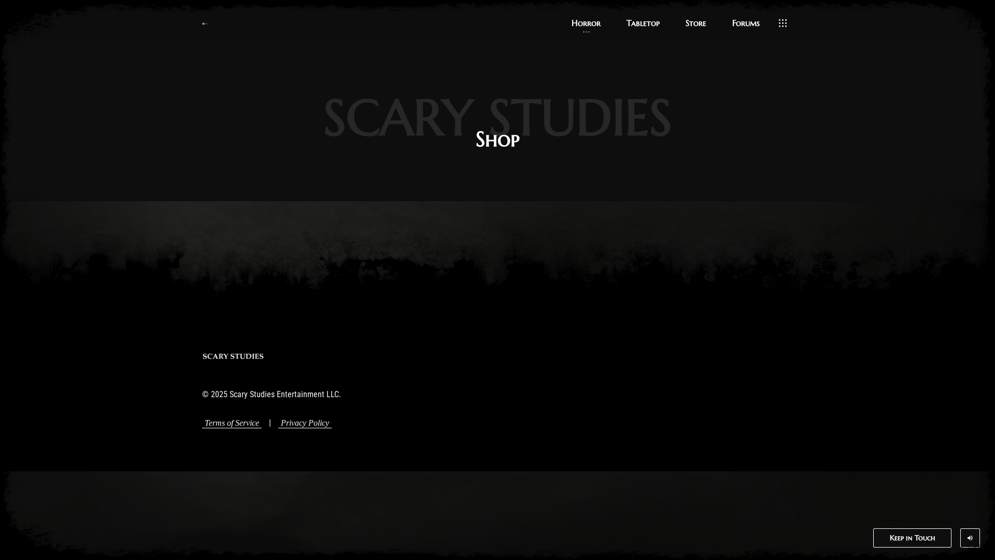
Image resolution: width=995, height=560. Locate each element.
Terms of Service (232, 422)
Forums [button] (746, 23)
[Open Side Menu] (783, 23)
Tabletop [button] (643, 23)
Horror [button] (586, 23)
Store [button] (696, 23)
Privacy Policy (305, 422)
